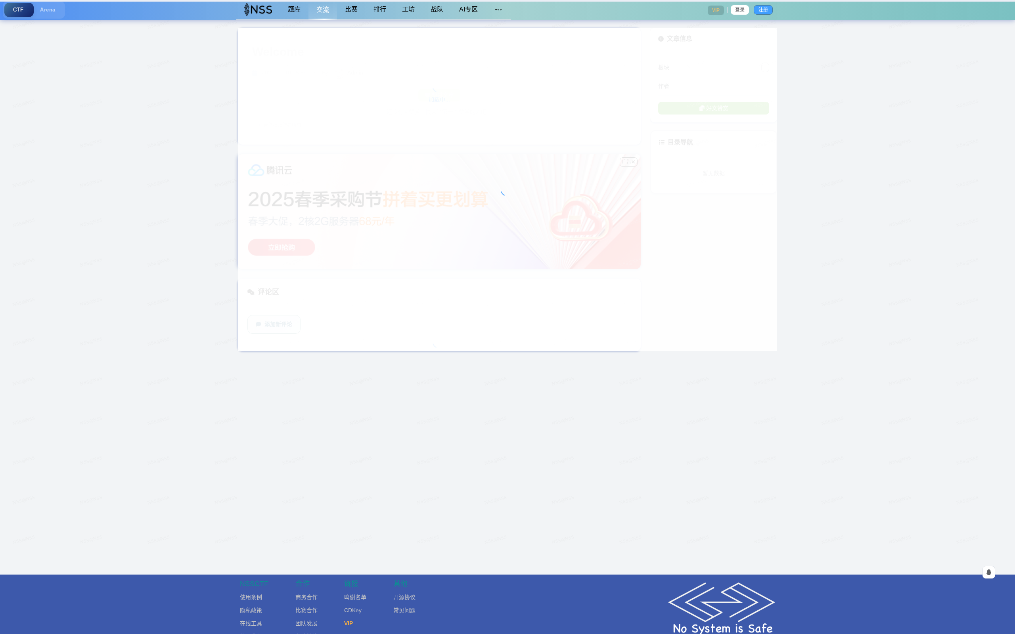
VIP (348, 623)
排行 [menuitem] (379, 9)
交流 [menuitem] (322, 9)
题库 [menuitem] (294, 9)
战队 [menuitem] (437, 9)
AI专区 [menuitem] (468, 9)
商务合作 (306, 597)
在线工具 (251, 623)
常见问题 (404, 610)
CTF (18, 10)
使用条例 (251, 597)
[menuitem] (258, 10)
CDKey (353, 610)
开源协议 (404, 597)
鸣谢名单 (355, 597)
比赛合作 (306, 610)
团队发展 (306, 623)
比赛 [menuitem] (351, 9)
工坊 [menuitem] (408, 9)
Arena (48, 10)
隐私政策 (251, 610)
